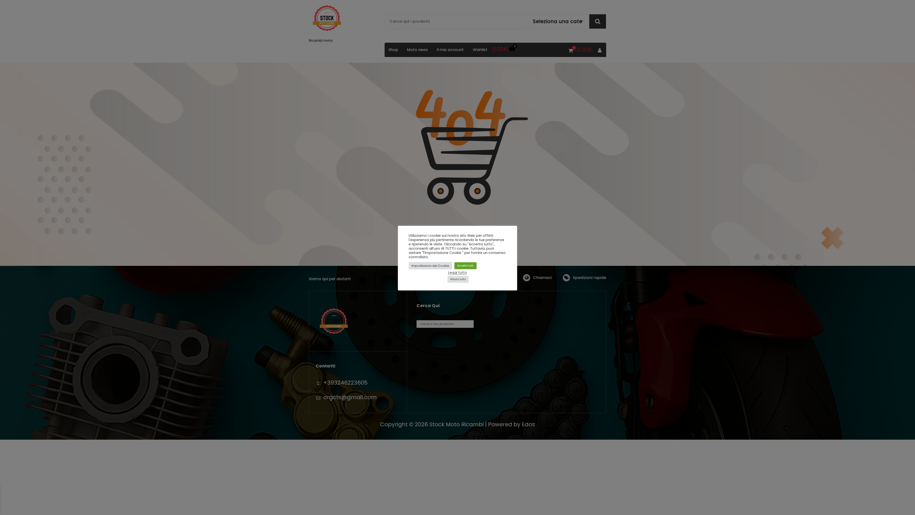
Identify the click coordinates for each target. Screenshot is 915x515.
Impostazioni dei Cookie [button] (430, 265)
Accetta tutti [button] (465, 266)
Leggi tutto (457, 272)
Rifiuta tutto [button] (458, 279)
